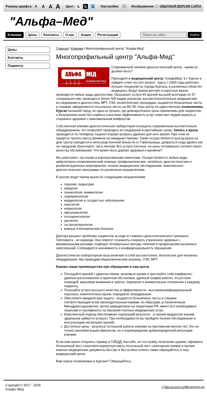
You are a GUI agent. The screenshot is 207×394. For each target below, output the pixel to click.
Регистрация (107, 35)
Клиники (14, 35)
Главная (62, 48)
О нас (69, 35)
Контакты (51, 35)
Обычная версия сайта (180, 6)
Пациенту (15, 65)
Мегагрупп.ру (195, 387)
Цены (32, 35)
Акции (86, 35)
